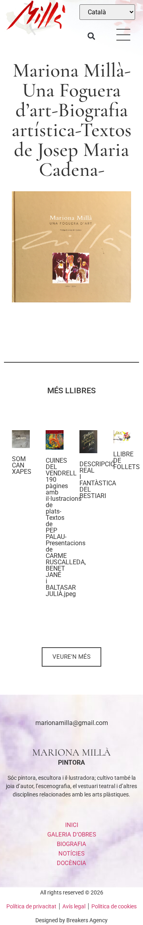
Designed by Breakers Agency (71, 920)
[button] (92, 36)
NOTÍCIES (71, 853)
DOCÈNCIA (71, 863)
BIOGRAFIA (71, 844)
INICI (71, 825)
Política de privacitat (31, 906)
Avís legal (73, 906)
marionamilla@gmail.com (71, 723)
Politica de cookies (114, 906)
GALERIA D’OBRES (71, 834)
